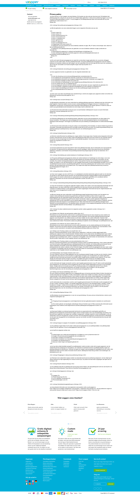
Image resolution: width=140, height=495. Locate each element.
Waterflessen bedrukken (49, 470)
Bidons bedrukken (48, 463)
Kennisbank (67, 459)
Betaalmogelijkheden (31, 466)
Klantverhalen (82, 465)
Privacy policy (38, 10)
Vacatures (81, 466)
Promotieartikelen (48, 475)
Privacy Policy (29, 465)
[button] (116, 413)
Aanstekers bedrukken (49, 461)
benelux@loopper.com (34, 18)
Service (32, 10)
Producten (66, 465)
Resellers (81, 468)
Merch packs (46, 480)
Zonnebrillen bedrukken (49, 473)
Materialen (66, 463)
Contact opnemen (100, 470)
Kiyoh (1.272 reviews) (107, 8)
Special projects (47, 479)
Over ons (81, 461)
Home (27, 10)
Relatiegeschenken (49, 459)
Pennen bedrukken (48, 468)
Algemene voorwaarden (29, 462)
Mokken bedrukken (48, 465)
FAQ (80, 470)
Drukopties (66, 461)
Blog (80, 463)
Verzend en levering (31, 468)
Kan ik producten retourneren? (30, 472)
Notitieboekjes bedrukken (50, 466)
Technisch (66, 466)
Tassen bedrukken (48, 472)
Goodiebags (46, 477)
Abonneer (110, 484)
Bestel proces (29, 470)
